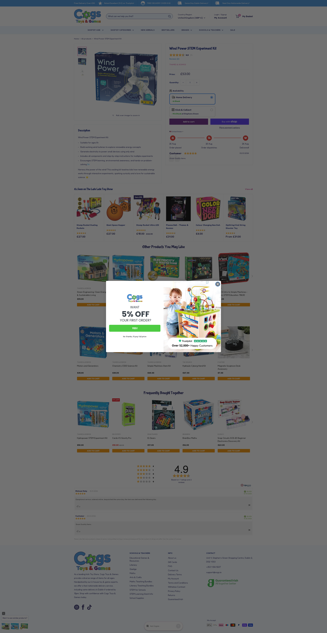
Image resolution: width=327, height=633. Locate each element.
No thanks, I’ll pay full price (134, 336)
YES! (135, 328)
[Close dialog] (217, 284)
